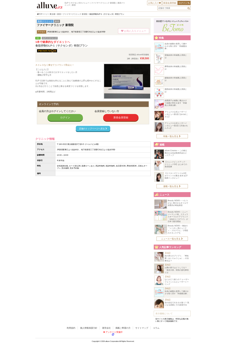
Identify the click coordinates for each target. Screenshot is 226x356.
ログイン (183, 3)
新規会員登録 (169, 3)
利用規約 (71, 328)
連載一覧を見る (171, 186)
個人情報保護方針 (88, 328)
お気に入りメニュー (134, 31)
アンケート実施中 (114, 332)
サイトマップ (141, 328)
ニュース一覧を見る (171, 239)
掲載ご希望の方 (123, 328)
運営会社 (106, 328)
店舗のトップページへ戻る (92, 128)
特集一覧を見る (171, 136)
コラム (156, 328)
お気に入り (153, 3)
